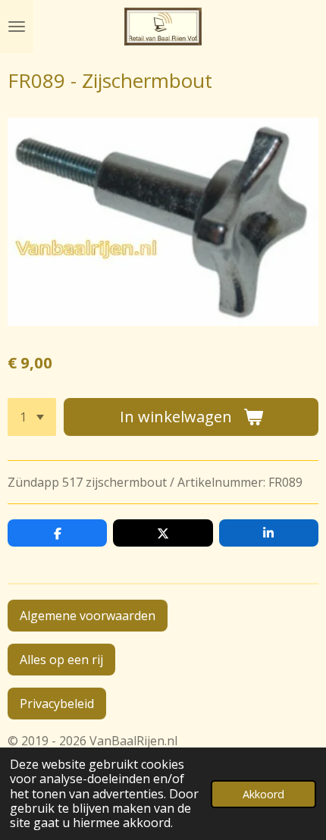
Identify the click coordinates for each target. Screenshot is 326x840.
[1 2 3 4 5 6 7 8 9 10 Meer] (32, 417)
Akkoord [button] (263, 794)
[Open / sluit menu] (16, 26)
